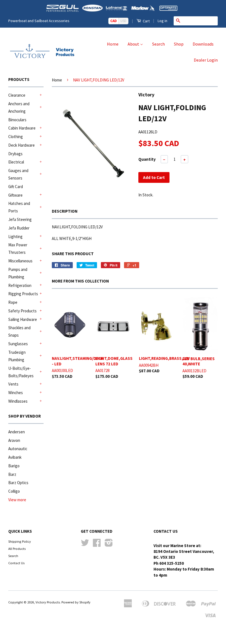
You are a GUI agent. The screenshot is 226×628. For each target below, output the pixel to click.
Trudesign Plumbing (17, 356)
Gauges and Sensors (18, 174)
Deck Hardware (21, 145)
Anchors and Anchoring (18, 107)
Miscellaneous (20, 260)
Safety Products (22, 310)
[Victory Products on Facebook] (97, 544)
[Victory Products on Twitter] (85, 544)
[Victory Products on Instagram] (108, 544)
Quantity (147, 159)
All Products (17, 548)
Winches (15, 392)
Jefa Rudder (18, 228)
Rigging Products (23, 293)
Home (113, 44)
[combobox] (200, 20)
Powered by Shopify (75, 602)
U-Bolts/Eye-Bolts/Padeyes (21, 372)
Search (158, 44)
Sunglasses (18, 343)
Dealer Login (206, 60)
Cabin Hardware (22, 128)
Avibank (14, 457)
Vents (13, 384)
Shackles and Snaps (19, 331)
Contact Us (16, 563)
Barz (12, 474)
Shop (179, 44)
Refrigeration (19, 285)
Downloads (203, 44)
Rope (12, 302)
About (134, 44)
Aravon (14, 440)
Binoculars (17, 119)
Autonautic (17, 448)
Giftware (15, 195)
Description (64, 211)
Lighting (15, 236)
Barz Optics (18, 482)
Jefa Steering (20, 219)
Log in (162, 20)
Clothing (15, 136)
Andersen (16, 431)
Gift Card (15, 186)
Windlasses (18, 401)
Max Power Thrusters (17, 248)
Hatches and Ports (19, 207)
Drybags (15, 153)
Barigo (14, 465)
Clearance (16, 95)
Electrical (16, 162)
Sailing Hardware (22, 319)
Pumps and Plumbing (17, 273)
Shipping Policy (19, 541)
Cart (146, 21)
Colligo (14, 491)
